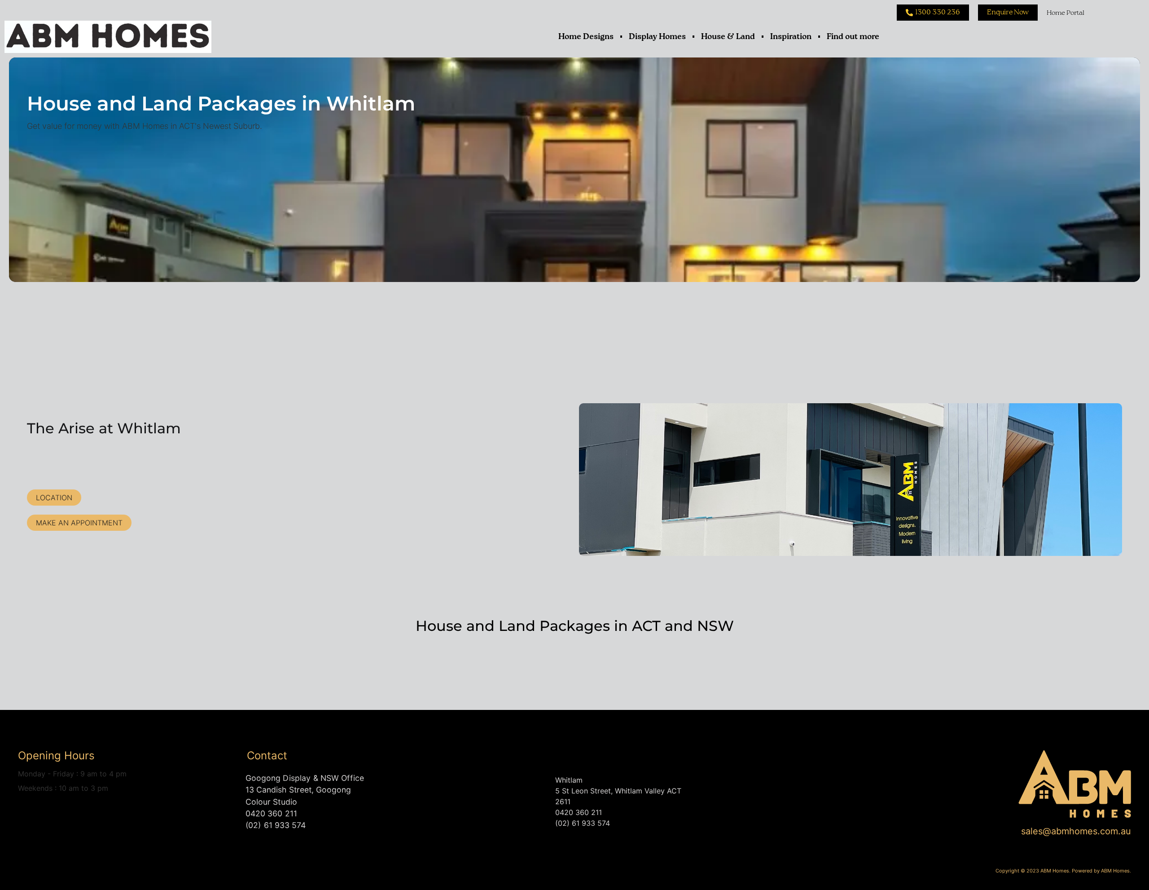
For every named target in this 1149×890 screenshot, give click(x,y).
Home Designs (586, 37)
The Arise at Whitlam (104, 428)
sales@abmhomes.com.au (1076, 831)
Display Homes (657, 37)
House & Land (728, 37)
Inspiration (790, 37)
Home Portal (1065, 12)
